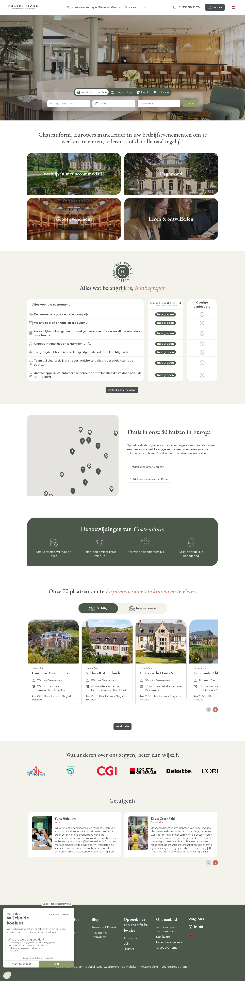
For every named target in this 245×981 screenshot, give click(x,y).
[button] (63, 476)
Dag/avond (163, 936)
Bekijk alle (122, 726)
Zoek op (190, 103)
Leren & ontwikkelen (170, 942)
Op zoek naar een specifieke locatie (136, 925)
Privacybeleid (149, 966)
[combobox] (68, 103)
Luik (126, 943)
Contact (217, 7)
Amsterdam (132, 938)
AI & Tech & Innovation (99, 934)
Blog (96, 919)
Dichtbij (102, 608)
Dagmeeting (124, 92)
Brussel (129, 949)
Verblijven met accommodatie (166, 929)
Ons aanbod (132, 7)
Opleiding (163, 92)
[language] (233, 7)
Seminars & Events (104, 927)
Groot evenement (168, 947)
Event (144, 92)
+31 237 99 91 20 (188, 7)
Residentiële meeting (94, 92)
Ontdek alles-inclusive (122, 390)
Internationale (146, 608)
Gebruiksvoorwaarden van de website (111, 966)
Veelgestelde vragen (175, 966)
